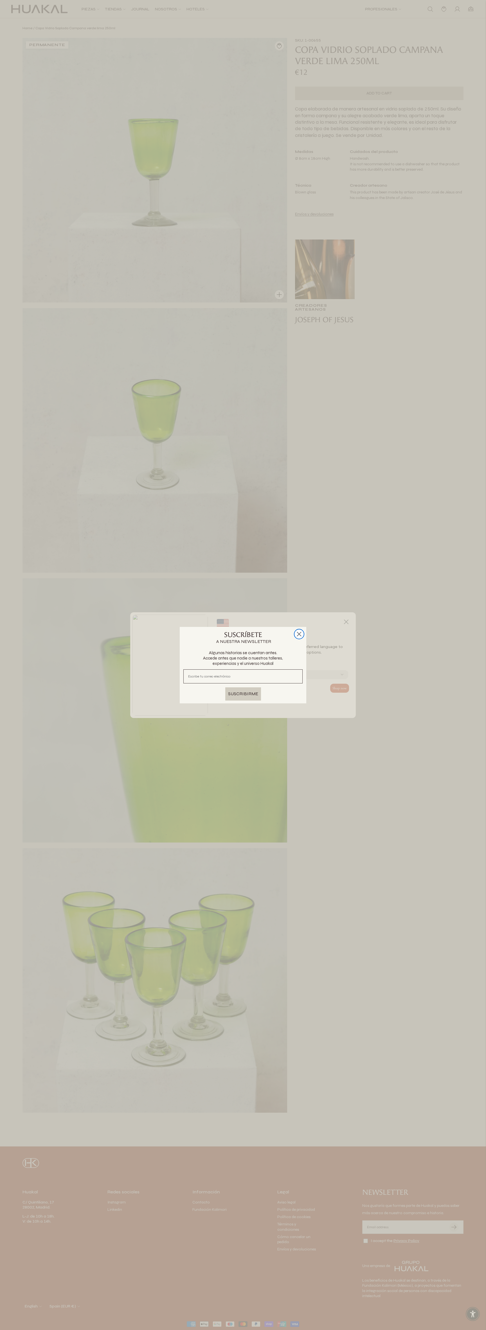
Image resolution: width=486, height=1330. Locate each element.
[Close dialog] (299, 634)
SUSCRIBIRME (243, 693)
